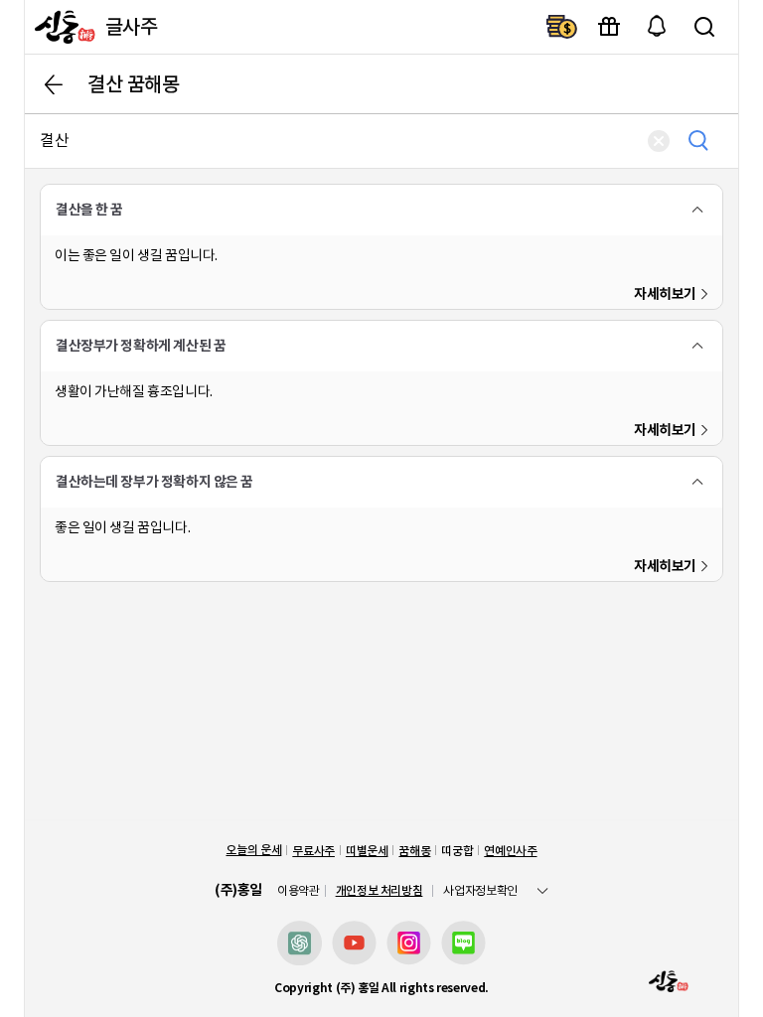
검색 (704, 27)
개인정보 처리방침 (379, 890)
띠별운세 (367, 850)
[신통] (62, 27)
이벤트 (609, 27)
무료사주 (313, 850)
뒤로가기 (53, 84)
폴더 (697, 209)
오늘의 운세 (253, 849)
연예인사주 (510, 850)
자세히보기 (665, 294)
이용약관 (298, 891)
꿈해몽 (414, 850)
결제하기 (561, 27)
